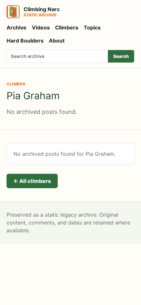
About (57, 40)
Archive (17, 27)
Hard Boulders (25, 40)
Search (121, 56)
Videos (41, 27)
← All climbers (32, 181)
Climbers (66, 27)
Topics (92, 27)
